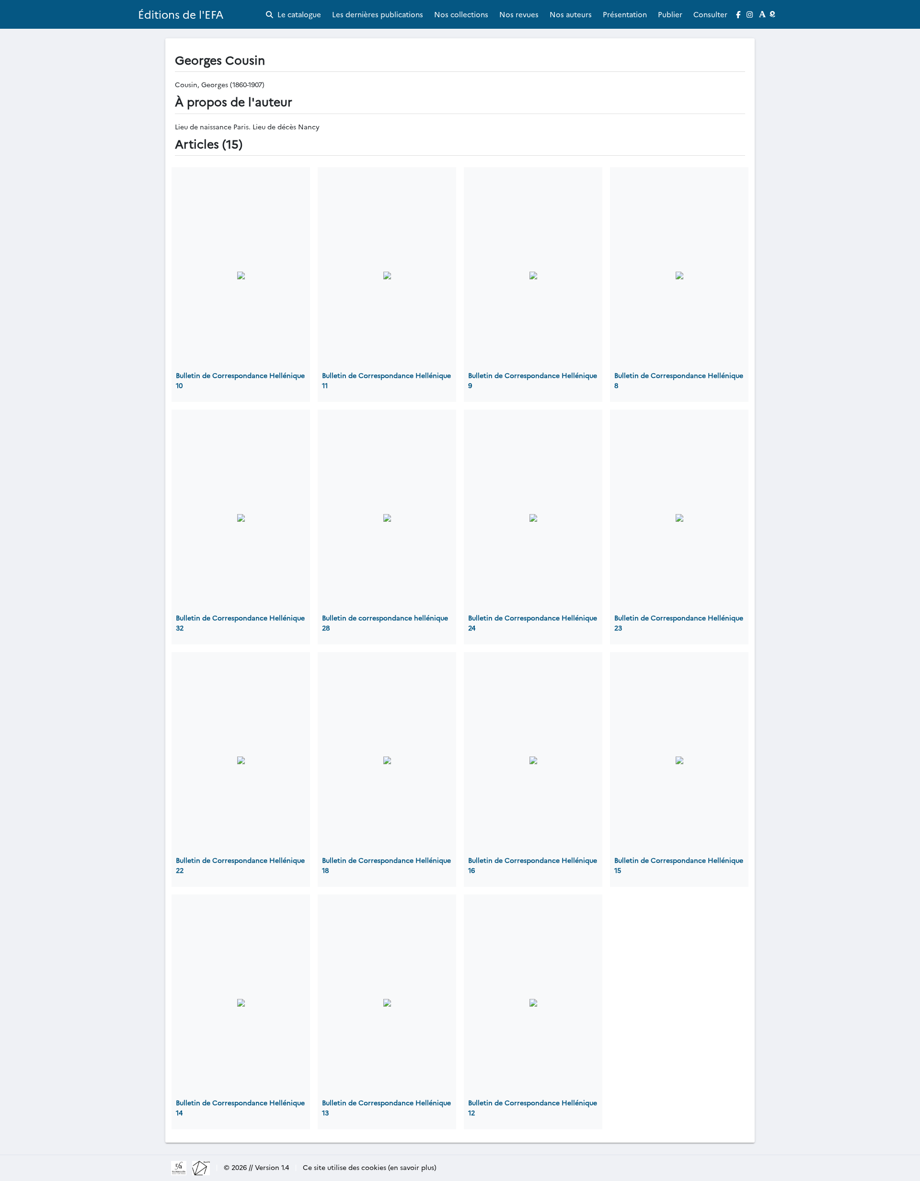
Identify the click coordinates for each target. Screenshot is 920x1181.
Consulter (710, 14)
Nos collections (461, 14)
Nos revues (519, 14)
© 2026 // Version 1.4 (256, 1167)
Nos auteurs (571, 14)
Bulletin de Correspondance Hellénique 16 (532, 865)
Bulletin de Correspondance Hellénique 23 (678, 622)
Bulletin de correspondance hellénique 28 (385, 622)
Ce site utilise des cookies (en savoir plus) (370, 1167)
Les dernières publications (377, 14)
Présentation (625, 14)
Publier (670, 14)
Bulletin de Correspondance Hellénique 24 (532, 622)
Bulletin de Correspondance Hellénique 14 (240, 1107)
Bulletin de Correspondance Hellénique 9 (532, 380)
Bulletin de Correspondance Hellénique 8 (678, 380)
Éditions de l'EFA (181, 14)
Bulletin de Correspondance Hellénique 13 (386, 1107)
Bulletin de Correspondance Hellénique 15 (678, 865)
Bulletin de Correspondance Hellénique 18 (386, 865)
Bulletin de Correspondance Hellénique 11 (386, 380)
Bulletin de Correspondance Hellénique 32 (240, 622)
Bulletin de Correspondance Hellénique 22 (240, 865)
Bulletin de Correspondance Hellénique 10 (240, 380)
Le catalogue (298, 14)
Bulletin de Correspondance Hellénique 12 (532, 1107)
